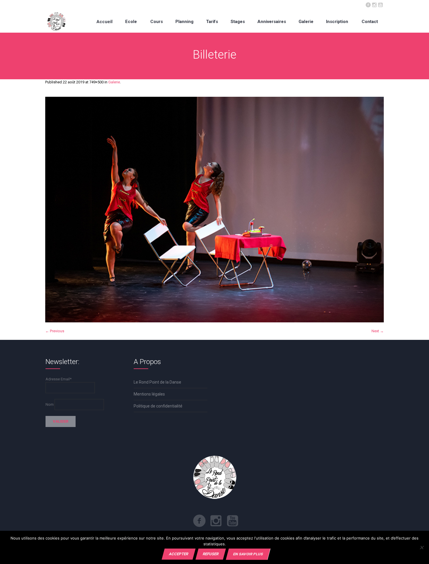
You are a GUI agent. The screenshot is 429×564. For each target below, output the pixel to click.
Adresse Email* (59, 379)
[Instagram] (374, 4)
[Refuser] (421, 547)
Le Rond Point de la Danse (157, 382)
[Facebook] (368, 4)
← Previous (54, 331)
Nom (50, 404)
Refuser (210, 554)
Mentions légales (149, 394)
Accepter (178, 554)
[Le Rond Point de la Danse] (56, 21)
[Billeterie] (214, 209)
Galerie (114, 82)
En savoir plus (248, 554)
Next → (378, 331)
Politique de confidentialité (158, 406)
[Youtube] (380, 4)
